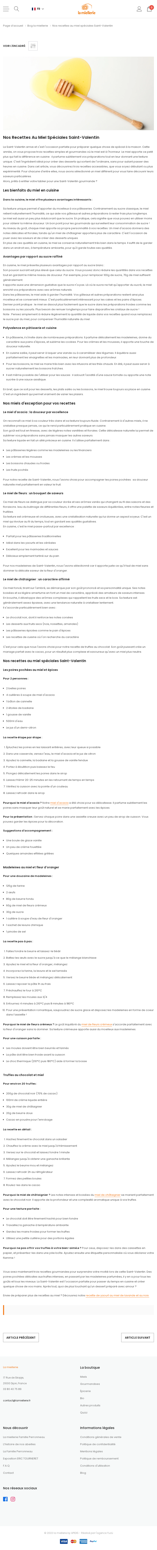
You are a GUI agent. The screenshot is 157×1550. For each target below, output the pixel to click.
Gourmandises (90, 1384)
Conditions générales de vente (100, 1437)
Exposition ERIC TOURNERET (20, 1458)
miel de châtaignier (108, 1195)
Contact (8, 1473)
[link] (7, 1500)
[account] (139, 9)
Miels (83, 1377)
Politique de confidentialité (98, 1444)
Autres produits (90, 1405)
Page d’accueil (13, 26)
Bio (82, 1398)
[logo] (87, 9)
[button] (38, 9)
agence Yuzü (105, 1533)
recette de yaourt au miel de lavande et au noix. (117, 1295)
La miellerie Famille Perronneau (24, 1437)
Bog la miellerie (37, 26)
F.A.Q (6, 1466)
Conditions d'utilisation (95, 1466)
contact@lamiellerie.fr (16, 1400)
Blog (83, 1473)
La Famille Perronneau (18, 1451)
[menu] (6, 9)
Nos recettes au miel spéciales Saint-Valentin (51, 137)
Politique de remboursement (99, 1458)
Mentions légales (91, 1451)
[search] (16, 9)
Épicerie (85, 1391)
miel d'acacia (59, 803)
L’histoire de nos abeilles (19, 1444)
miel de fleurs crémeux (97, 1024)
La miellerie (10, 1367)
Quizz (83, 1412)
